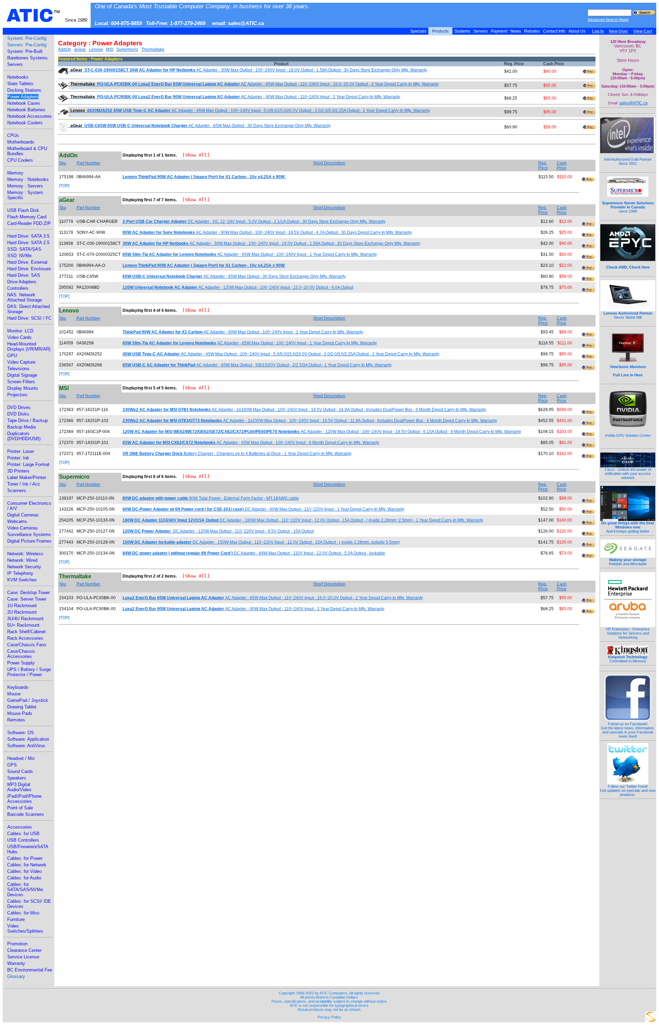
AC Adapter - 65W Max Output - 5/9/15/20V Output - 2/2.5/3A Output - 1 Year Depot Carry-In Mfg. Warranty (257, 365)
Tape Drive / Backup (27, 420)
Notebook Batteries (26, 109)
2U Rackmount (22, 612)
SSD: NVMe (19, 255)
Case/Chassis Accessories (21, 654)
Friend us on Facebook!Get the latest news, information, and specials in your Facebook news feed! (628, 730)
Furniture (16, 919)
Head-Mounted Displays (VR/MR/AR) (28, 346)
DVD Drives (19, 407)
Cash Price (562, 165)
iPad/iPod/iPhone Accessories (24, 799)
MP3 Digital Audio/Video (19, 787)
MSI (109, 49)
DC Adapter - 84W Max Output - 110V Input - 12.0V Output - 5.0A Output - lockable (254, 553)
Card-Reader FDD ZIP (29, 223)
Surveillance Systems (29, 534)
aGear (80, 49)
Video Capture (21, 362)
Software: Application (28, 739)
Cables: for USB (23, 833)
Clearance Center (24, 950)
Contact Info (554, 31)
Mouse (14, 693)
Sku (62, 163)
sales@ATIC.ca (633, 103)
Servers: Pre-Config (26, 44)
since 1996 (628, 207)
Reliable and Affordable (628, 562)
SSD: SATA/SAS (24, 249)
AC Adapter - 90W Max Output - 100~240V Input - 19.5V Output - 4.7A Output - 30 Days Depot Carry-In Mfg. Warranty (267, 232)
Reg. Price (543, 165)
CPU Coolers (20, 160)
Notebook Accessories (29, 116)
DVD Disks (18, 414)
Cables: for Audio (24, 877)
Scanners (16, 490)
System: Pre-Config (26, 38)
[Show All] (193, 155)
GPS (12, 764)
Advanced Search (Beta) (608, 20)
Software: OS (20, 732)
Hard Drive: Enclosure (29, 268)
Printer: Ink (18, 457)
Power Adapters (22, 96)
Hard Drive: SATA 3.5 (28, 236)
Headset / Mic (21, 758)
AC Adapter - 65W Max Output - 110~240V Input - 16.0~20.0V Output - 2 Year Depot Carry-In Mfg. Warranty (254, 84)
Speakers (16, 778)
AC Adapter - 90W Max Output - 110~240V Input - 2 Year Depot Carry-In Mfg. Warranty (235, 96)
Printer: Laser (20, 451)
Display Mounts (22, 388)
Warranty (16, 963)
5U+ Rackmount (23, 625)
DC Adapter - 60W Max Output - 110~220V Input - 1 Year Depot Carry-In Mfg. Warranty (263, 509)
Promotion (17, 943)
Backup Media (21, 427)
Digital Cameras (23, 514)
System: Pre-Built (25, 51)
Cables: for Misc (23, 912)
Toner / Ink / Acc (23, 484)
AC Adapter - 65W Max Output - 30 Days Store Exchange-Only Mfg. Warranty (200, 125)
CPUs (13, 135)
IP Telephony (20, 573)
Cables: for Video (24, 871)
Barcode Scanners (25, 814)
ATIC (47, 15)
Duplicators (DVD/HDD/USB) (24, 436)
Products (440, 31)
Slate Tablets (20, 83)
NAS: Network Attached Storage (24, 297)
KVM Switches (22, 579)
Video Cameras (22, 528)
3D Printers (18, 471)
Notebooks (17, 77)
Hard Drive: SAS (23, 275)
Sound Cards (20, 771)
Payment (499, 31)
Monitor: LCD (20, 330)
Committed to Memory (627, 659)
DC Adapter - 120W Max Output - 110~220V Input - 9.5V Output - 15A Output (218, 531)
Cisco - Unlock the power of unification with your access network (628, 473)
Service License (23, 956)
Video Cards (19, 337)
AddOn (64, 49)
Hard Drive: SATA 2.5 (28, 242)
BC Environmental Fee (29, 969)
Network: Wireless (25, 553)
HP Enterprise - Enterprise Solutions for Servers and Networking (628, 633)
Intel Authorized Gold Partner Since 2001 (628, 161)
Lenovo (96, 49)
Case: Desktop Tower (28, 592)
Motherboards (20, 142)
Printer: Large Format (28, 464)
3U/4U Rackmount (25, 618)
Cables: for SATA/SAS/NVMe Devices (25, 889)
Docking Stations (24, 90)
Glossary (16, 976)
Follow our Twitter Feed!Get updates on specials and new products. (628, 790)
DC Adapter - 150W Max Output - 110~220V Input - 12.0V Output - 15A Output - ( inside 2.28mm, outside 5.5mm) (261, 542)
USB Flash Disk (23, 210)
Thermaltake (152, 49)
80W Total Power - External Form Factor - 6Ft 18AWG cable (211, 498)
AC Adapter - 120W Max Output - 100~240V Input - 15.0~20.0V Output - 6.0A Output (238, 287)
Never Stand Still (627, 315)
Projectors (17, 394)
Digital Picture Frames (29, 541)
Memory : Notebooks (28, 179)
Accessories (19, 827)
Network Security (24, 566)
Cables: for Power (25, 858)
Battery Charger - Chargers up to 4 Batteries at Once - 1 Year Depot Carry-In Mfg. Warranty (237, 453)
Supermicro (127, 49)
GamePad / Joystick (27, 700)
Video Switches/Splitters (25, 928)
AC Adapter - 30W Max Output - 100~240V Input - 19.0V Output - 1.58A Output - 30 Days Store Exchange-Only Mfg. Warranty (248, 70)
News (515, 31)
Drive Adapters (21, 281)
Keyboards (17, 687)
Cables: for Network (26, 864)
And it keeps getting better (627, 527)
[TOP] (64, 185)
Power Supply (21, 662)
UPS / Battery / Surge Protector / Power (29, 672)
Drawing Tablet (21, 706)
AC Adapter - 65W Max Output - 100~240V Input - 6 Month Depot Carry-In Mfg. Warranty (251, 442)
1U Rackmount (22, 605)
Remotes (16, 719)
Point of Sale (20, 807)
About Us (577, 31)
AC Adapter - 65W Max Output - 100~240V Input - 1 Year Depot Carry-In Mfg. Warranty (250, 254)
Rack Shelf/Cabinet (26, 631)
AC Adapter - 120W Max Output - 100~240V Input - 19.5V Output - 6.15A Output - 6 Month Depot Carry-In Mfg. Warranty (322, 431)
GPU (12, 355)
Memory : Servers (25, 186)
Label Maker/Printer (26, 477)
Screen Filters (21, 381)
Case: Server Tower (26, 599)
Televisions (18, 368)
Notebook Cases (23, 103)
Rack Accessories (25, 638)
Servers (480, 31)
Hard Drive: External (27, 262)
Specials (418, 31)
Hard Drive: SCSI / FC (29, 318)
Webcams (17, 521)
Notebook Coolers (25, 122)
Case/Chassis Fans (26, 644)
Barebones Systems (27, 57)
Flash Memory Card (26, 216)
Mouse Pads (19, 713)
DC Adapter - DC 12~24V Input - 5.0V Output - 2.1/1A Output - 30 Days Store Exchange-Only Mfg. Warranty (254, 221)
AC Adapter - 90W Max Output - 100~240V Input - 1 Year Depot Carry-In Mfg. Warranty (243, 332)
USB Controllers (23, 840)
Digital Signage (22, 375)
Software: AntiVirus (26, 745)
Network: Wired (22, 560)
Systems (462, 31)
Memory (15, 172)
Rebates (532, 31)
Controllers (17, 288)
